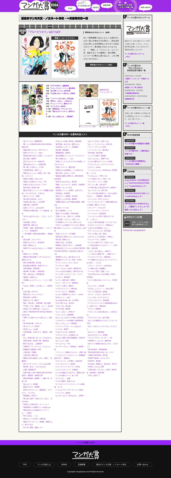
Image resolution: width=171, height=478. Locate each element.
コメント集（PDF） (107, 126)
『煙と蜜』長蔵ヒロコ (62, 239)
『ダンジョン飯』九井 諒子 (96, 185)
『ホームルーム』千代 (62, 344)
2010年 (107, 26)
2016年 (73, 26)
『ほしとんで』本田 (61, 341)
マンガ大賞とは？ (83, 6)
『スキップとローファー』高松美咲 (62, 88)
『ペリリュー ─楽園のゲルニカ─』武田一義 (70, 352)
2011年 (101, 26)
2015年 (78, 26)
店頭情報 (107, 6)
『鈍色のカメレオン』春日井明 (33, 242)
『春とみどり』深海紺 (30, 384)
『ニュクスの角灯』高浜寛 (96, 156)
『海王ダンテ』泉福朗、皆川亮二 (66, 196)
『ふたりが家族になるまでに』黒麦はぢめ (69, 373)
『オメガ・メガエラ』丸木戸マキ (99, 294)
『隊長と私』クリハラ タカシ (32, 294)
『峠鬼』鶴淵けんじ (29, 245)
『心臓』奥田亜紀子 (29, 370)
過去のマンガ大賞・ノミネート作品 (111, 464)
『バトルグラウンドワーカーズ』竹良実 (68, 390)
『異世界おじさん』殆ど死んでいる (67, 257)
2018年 (61, 26)
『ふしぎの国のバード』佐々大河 (66, 375)
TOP (70, 6)
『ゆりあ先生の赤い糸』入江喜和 (66, 300)
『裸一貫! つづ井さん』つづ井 (32, 167)
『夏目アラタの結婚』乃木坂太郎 (66, 213)
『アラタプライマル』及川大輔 (98, 318)
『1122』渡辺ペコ (93, 375)
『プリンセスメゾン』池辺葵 (64, 364)
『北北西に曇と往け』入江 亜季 (33, 202)
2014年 (84, 26)
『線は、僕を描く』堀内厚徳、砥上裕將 (36, 303)
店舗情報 (81, 464)
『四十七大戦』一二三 (30, 416)
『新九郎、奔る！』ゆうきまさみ (34, 367)
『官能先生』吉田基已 (62, 193)
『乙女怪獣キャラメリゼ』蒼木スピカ (67, 222)
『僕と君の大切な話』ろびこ (32, 199)
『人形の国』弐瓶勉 (29, 352)
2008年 (118, 26)
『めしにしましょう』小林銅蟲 (65, 323)
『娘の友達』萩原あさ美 (30, 188)
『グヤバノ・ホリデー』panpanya (99, 266)
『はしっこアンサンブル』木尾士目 (99, 144)
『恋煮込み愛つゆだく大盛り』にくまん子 (37, 156)
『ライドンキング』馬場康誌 (64, 292)
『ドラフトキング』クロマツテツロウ (100, 164)
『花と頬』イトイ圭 (61, 208)
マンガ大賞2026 (39, 6)
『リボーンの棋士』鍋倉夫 (63, 286)
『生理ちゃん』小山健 (30, 329)
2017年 (67, 26)
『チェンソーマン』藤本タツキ (60, 104)
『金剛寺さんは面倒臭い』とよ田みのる (68, 170)
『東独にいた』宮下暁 (30, 254)
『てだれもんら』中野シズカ (97, 176)
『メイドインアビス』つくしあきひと (67, 326)
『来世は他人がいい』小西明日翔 (34, 164)
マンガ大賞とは (44, 464)
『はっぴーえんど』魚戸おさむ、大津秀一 (69, 396)
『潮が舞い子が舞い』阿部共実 (33, 271)
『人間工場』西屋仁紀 (30, 355)
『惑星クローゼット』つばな (32, 153)
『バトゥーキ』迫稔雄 (62, 393)
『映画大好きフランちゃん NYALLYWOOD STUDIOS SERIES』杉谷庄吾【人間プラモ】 (69, 251)
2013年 (90, 26)
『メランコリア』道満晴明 (63, 315)
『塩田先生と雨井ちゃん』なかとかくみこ (69, 237)
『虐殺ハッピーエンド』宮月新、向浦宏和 (69, 185)
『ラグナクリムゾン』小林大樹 (65, 289)
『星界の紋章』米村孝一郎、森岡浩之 (35, 341)
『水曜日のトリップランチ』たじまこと (36, 346)
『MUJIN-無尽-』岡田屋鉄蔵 (97, 349)
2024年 (27, 26)
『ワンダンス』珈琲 (61, 266)
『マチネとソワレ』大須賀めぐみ (66, 335)
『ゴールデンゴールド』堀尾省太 (99, 257)
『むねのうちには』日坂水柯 (64, 332)
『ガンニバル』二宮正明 (95, 286)
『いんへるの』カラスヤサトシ (98, 297)
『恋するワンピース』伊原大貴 (33, 161)
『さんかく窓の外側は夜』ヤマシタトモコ (102, 222)
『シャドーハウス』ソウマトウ (98, 211)
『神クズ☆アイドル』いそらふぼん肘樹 (36, 364)
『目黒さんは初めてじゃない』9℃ (34, 182)
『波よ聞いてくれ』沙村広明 (59, 91)
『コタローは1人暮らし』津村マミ (99, 251)
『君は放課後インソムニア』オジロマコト (69, 156)
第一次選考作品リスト (140, 224)
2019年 (55, 26)
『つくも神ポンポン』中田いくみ (99, 179)
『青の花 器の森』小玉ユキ (31, 323)
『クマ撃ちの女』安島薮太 (96, 268)
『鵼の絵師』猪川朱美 (95, 153)
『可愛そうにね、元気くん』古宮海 (67, 216)
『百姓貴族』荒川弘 (29, 222)
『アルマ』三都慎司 (94, 309)
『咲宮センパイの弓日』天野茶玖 (34, 419)
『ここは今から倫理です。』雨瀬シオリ (101, 254)
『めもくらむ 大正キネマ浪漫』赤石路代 (68, 318)
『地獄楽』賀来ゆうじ (30, 277)
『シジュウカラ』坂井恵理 (96, 213)
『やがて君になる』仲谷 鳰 (64, 303)
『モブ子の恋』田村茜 (62, 309)
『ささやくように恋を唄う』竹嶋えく (100, 237)
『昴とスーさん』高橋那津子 (32, 141)
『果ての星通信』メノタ (63, 211)
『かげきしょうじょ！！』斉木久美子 (100, 289)
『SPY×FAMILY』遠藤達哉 (59, 86)
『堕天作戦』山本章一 (30, 297)
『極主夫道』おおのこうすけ (64, 173)
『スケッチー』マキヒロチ (96, 208)
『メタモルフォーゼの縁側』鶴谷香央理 (68, 320)
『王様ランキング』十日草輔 (64, 234)
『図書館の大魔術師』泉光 (31, 349)
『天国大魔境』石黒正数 (30, 268)
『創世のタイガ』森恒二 (30, 300)
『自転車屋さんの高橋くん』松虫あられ (36, 407)
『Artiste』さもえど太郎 (95, 367)
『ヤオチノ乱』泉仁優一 (63, 306)
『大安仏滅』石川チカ (30, 292)
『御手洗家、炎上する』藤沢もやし (67, 144)
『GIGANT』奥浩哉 (94, 361)
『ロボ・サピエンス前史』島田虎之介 (67, 268)
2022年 (38, 26)
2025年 (21, 26)
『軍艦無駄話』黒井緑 (62, 153)
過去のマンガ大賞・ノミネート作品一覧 (126, 6)
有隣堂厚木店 (129, 99)
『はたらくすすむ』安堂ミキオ (98, 141)
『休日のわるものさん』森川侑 (65, 182)
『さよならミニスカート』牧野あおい (100, 225)
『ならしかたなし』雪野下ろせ (98, 159)
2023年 (32, 26)
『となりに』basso (94, 167)
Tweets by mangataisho (134, 230)
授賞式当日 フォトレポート (106, 91)
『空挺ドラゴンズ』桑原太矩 (64, 167)
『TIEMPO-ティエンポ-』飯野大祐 (99, 341)
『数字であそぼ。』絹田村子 (32, 344)
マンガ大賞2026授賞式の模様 (137, 143)
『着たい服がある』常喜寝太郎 (33, 274)
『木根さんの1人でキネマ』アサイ (34, 185)
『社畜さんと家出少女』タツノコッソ (35, 404)
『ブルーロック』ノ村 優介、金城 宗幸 (68, 361)
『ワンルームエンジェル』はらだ (66, 263)
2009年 (113, 26)
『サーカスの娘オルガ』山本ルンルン (100, 242)
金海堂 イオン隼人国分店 (134, 87)
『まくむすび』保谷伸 (57, 106)
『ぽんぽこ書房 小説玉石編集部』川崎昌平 (69, 338)
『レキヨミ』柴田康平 (62, 277)
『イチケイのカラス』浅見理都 (98, 300)
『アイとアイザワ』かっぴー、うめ (99, 338)
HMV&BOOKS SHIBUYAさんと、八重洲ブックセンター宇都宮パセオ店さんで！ (137, 207)
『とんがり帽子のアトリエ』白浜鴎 (99, 161)
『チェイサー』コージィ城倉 (97, 182)
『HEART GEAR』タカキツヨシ (98, 358)
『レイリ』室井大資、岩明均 (64, 280)
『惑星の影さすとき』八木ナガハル (34, 150)
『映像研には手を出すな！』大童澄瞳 (67, 245)
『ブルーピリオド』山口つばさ (44, 32)
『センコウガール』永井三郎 (97, 190)
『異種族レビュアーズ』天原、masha (68, 260)
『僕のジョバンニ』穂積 (30, 196)
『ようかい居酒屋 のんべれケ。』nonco (68, 294)
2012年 (95, 26)
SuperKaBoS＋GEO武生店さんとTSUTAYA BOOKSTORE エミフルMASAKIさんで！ (137, 183)
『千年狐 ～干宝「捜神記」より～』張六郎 (37, 306)
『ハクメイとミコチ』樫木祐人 (98, 150)
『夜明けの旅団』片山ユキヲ (32, 179)
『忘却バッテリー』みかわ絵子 (33, 208)
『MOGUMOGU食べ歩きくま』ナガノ (100, 352)
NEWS (96, 6)
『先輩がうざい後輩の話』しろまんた (35, 309)
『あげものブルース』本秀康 (97, 335)
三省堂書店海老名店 (132, 93)
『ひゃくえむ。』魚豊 (62, 378)
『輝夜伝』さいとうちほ (63, 188)
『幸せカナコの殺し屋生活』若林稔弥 (67, 141)
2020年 (50, 26)
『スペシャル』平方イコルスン (98, 199)
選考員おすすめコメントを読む (101, 65)
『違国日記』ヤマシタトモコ (61, 109)
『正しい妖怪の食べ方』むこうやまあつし (37, 338)
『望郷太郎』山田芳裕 (30, 205)
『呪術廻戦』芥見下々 (30, 396)
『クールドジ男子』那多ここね (98, 271)
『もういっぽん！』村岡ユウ (64, 312)
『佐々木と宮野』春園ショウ (32, 427)
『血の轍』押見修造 (61, 150)
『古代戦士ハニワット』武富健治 (66, 147)
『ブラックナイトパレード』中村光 (67, 367)
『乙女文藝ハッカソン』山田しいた (67, 219)
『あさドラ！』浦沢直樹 (95, 332)
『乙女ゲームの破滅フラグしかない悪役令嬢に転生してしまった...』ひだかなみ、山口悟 (70, 228)
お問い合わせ (145, 6)
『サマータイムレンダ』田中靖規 (99, 231)
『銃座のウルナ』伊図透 (30, 387)
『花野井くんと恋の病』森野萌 (65, 199)
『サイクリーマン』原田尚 (96, 239)
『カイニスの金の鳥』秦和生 (97, 292)
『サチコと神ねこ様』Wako (97, 234)
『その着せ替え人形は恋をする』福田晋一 (102, 188)
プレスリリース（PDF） (89, 126)
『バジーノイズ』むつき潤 (96, 147)
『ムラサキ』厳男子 (61, 329)
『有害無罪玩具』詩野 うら (31, 170)
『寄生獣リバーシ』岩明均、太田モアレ (68, 190)
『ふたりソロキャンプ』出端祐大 (66, 370)
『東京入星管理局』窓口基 (31, 263)
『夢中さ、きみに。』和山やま (60, 101)
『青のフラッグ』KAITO (30, 326)
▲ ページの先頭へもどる (86, 442)
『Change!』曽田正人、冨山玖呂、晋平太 (102, 364)
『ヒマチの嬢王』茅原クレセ (64, 381)
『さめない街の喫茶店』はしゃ (98, 228)
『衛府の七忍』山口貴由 (63, 242)
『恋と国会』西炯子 (29, 159)
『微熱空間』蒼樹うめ (30, 225)
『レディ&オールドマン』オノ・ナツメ (68, 274)
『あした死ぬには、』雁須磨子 (62, 116)
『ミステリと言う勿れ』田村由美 (61, 98)
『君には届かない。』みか (63, 159)
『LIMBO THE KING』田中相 (97, 355)
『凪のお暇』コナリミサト (31, 239)
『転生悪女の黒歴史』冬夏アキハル (34, 266)
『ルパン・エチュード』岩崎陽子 (66, 283)
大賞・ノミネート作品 (140, 222)
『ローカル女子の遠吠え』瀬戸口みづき (68, 271)
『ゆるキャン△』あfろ (62, 297)
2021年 (44, 26)
